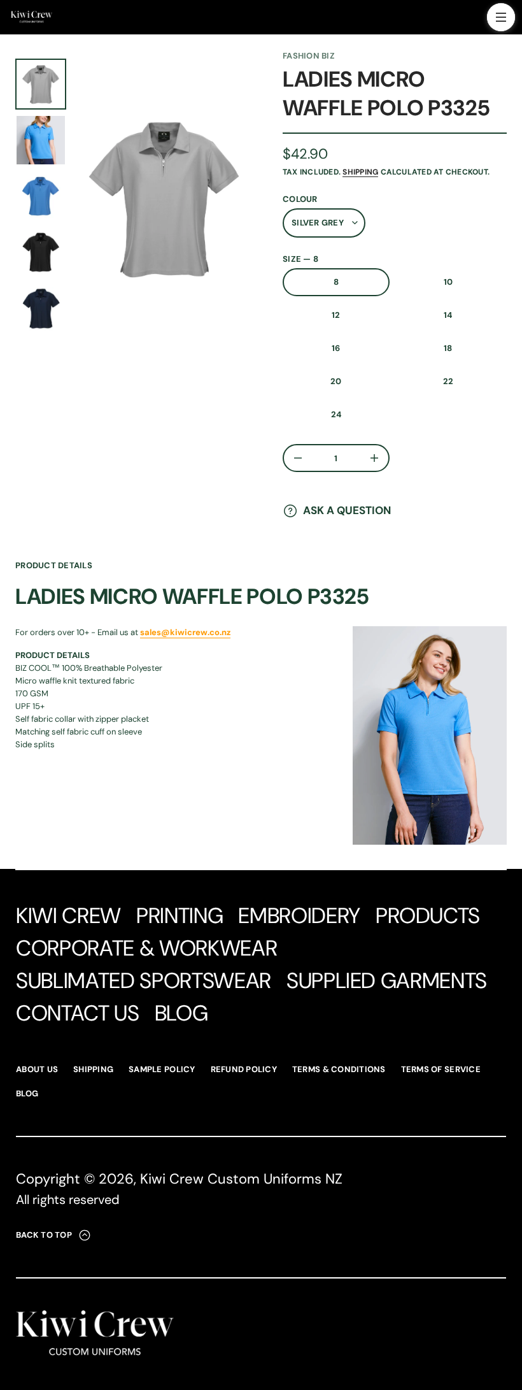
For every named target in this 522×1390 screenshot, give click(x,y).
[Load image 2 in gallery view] (41, 140)
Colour (300, 199)
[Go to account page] (473, 20)
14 (448, 315)
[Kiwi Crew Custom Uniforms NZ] (31, 17)
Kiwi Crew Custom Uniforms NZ (241, 1179)
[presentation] (164, 198)
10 (448, 281)
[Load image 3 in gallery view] (41, 196)
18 (448, 348)
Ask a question (347, 510)
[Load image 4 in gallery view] (41, 252)
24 (336, 414)
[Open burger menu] (501, 17)
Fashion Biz (309, 55)
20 (336, 381)
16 (336, 348)
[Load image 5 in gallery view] (41, 308)
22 (448, 381)
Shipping (360, 172)
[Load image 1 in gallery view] (41, 84)
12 (336, 315)
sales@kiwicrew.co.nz (185, 632)
